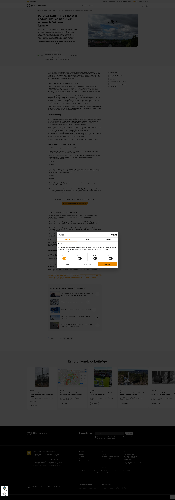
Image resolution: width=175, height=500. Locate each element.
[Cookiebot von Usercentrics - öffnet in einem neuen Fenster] (111, 235)
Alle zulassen (107, 264)
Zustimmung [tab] (67, 239)
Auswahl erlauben (87, 264)
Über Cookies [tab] (108, 239)
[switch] (80, 258)
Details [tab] (87, 239)
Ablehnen (68, 264)
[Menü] (7, 486)
